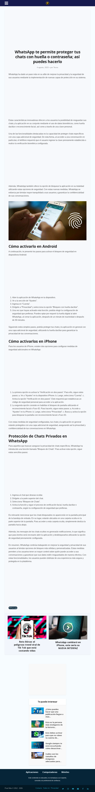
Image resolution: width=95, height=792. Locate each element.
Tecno (55, 67)
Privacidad (54, 788)
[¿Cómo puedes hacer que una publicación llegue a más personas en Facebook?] (38, 710)
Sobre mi (46, 788)
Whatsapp (13, 608)
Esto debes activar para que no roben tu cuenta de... (54, 735)
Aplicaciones (32, 772)
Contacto (39, 788)
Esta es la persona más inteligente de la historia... (54, 724)
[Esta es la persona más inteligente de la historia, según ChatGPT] (38, 724)
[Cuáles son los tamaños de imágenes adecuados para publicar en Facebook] (38, 755)
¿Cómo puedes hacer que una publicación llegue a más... (54, 713)
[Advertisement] (47, 28)
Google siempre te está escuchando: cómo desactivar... (54, 746)
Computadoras (49, 772)
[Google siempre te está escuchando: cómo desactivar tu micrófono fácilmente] (38, 745)
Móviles (65, 772)
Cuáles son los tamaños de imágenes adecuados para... (53, 758)
